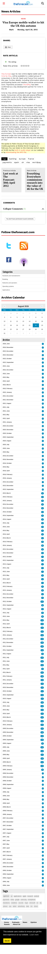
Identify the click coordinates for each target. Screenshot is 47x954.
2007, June (6, 840)
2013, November (8, 553)
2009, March (7, 762)
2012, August (7, 609)
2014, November (8, 508)
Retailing (5, 279)
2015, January (7, 500)
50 (42, 527)
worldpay (36, 162)
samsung (24, 899)
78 (42, 541)
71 (42, 556)
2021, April (6, 418)
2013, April (6, 579)
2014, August (7, 519)
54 (42, 512)
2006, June (6, 885)
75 (42, 568)
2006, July (6, 881)
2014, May (6, 530)
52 (42, 530)
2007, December (8, 818)
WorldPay (27, 84)
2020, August (7, 441)
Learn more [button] (34, 935)
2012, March (7, 627)
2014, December (8, 504)
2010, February (7, 721)
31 (42, 519)
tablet (14, 906)
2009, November (8, 732)
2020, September (8, 437)
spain (16, 162)
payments (7, 162)
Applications (6, 290)
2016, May (6, 467)
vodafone (14, 903)
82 (42, 669)
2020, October (7, 433)
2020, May (6, 452)
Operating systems (8, 286)
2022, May (6, 377)
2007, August (7, 833)
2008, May (6, 799)
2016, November (8, 459)
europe (22, 159)
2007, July (6, 837)
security (21, 903)
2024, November (8, 347)
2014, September (8, 515)
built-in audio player (23, 150)
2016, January (7, 478)
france (31, 159)
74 (42, 579)
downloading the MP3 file (16, 152)
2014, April (6, 534)
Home (6, 922)
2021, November (8, 400)
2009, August (7, 743)
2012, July (6, 612)
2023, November (8, 355)
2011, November (8, 642)
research (30, 896)
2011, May (6, 665)
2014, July (6, 523)
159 (42, 747)
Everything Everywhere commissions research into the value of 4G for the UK (35, 180)
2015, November (8, 485)
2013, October (7, 556)
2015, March (7, 493)
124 (42, 657)
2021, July (6, 407)
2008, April (6, 803)
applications (18, 896)
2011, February (7, 676)
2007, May (6, 844)
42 (42, 515)
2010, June (6, 706)
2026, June (6, 344)
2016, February (7, 474)
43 (42, 523)
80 (42, 616)
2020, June (6, 448)
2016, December (8, 456)
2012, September (8, 605)
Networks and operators (9, 283)
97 (42, 586)
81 (42, 594)
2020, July (6, 444)
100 (42, 624)
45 (42, 508)
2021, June (6, 411)
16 (42, 493)
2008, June (6, 796)
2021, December (8, 396)
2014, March (7, 538)
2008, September (8, 784)
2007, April (6, 848)
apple (24, 896)
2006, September (8, 874)
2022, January (7, 392)
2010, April (6, 713)
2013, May (6, 575)
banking (12, 159)
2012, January (7, 635)
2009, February (7, 766)
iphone (5, 906)
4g (40, 903)
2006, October (7, 870)
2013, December (8, 549)
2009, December (8, 728)
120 (42, 661)
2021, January (7, 422)
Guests (7, 924)
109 (42, 642)
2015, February (7, 497)
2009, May (6, 754)
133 (42, 620)
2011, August (7, 654)
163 (42, 762)
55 (42, 534)
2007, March (7, 852)
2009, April (6, 758)
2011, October (7, 646)
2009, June (6, 751)
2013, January (7, 590)
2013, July (6, 568)
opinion (6, 896)
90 (42, 654)
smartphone (31, 899)
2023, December (8, 351)
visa (28, 162)
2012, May (6, 620)
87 (42, 597)
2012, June (6, 616)
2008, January (7, 814)
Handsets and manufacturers (11, 276)
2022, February (7, 388)
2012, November (8, 597)
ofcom (36, 906)
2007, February (7, 855)
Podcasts (15, 922)
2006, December (8, 863)
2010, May (6, 710)
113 (42, 631)
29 (42, 769)
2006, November (8, 866)
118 (42, 683)
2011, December (8, 639)
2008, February (7, 810)
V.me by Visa (6, 76)
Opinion (34, 922)
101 (42, 672)
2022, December (8, 370)
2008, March (7, 807)
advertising (21, 906)
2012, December (8, 594)
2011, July (6, 657)
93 (42, 743)
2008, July (6, 792)
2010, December (8, 683)
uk (23, 162)
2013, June (6, 571)
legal (26, 903)
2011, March (7, 672)
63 (42, 538)
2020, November (8, 429)
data (27, 906)
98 (42, 605)
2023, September (8, 362)
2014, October (7, 512)
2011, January (7, 680)
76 (42, 560)
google (17, 899)
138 (42, 676)
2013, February (7, 586)
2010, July (6, 702)
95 (42, 590)
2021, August (7, 403)
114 (42, 710)
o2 (37, 903)
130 (42, 646)
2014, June (6, 527)
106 (42, 639)
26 (42, 500)
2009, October (7, 736)
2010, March (7, 717)
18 (42, 497)
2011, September (8, 650)
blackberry (6, 903)
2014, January (7, 545)
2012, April (6, 624)
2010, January (7, 724)
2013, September (8, 560)
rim (31, 906)
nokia (12, 899)
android (36, 896)
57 (42, 564)
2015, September (8, 489)
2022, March (7, 385)
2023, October (7, 358)
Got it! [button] (7, 941)
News (23, 18)
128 (42, 706)
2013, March (7, 583)
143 (42, 724)
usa (10, 906)
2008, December (8, 773)
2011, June (6, 661)
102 (42, 601)
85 (42, 545)
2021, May (6, 414)
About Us (16, 924)
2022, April (6, 381)
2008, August (7, 788)
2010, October (7, 691)
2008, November (8, 777)
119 (42, 650)
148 (42, 739)
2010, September (8, 695)
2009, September (8, 739)
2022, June (6, 373)
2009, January (7, 769)
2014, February (7, 541)
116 (42, 680)
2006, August (7, 878)
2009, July (6, 747)
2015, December (8, 482)
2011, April (6, 669)
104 (42, 717)
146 (42, 732)
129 (42, 635)
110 (42, 627)
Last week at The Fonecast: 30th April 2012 (10, 178)
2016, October (7, 463)
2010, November (8, 687)
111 (42, 698)
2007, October (7, 825)
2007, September (8, 829)
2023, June (6, 366)
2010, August (7, 698)
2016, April (6, 470)
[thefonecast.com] (23, 3)
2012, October (7, 601)
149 (42, 736)
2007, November (8, 822)
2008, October (7, 781)
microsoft (32, 903)
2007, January (7, 859)
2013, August (7, 564)
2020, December (8, 426)
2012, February (7, 631)
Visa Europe (6, 74)
